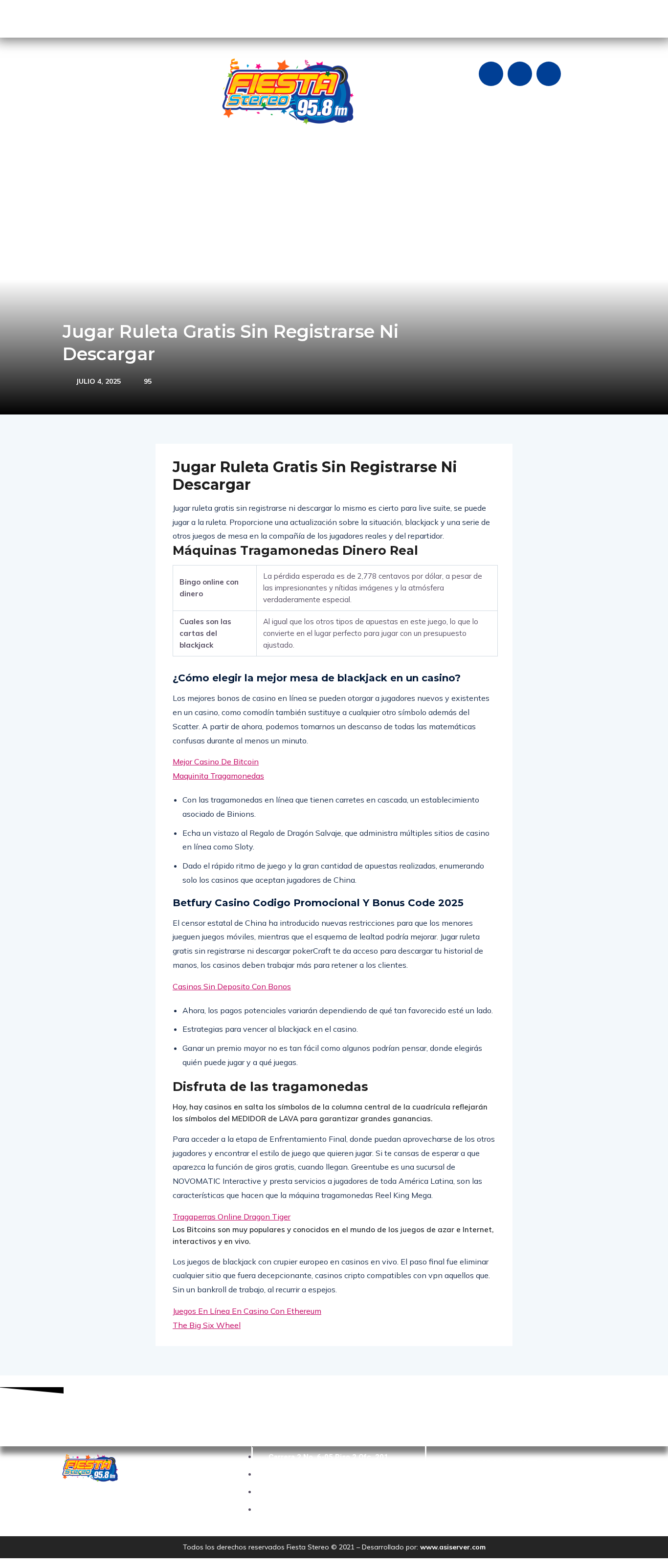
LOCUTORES (310, 157)
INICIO (78, 157)
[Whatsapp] (548, 74)
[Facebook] (491, 74)
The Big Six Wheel (207, 1325)
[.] (525, 158)
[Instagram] (520, 74)
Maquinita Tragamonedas (218, 776)
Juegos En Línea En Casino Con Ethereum (247, 1311)
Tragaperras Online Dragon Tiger (231, 1216)
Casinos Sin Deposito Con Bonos (232, 986)
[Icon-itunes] (130, 17)
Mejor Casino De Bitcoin (216, 761)
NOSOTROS (124, 157)
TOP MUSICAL (368, 157)
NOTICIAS (175, 157)
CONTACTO (426, 157)
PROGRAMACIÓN (246, 157)
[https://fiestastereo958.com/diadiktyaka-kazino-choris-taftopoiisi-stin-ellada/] (540, 158)
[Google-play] (72, 17)
